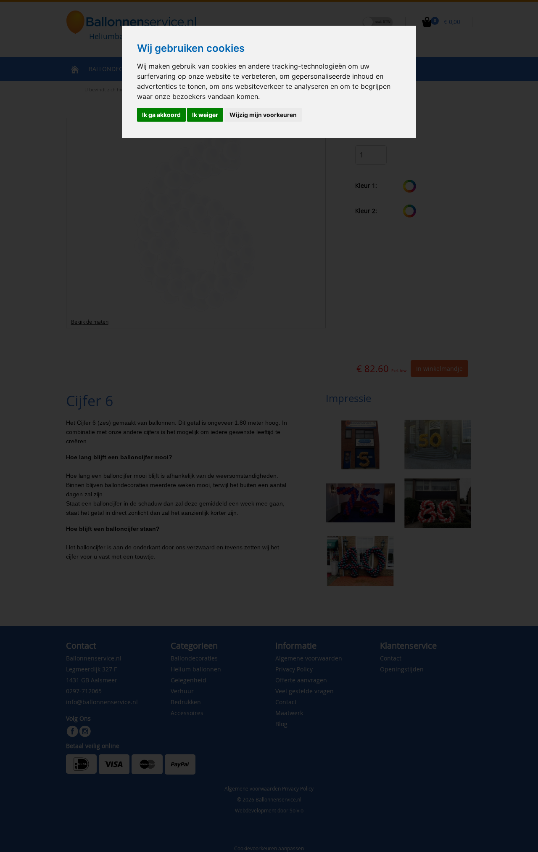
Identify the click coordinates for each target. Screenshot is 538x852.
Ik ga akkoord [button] (161, 114)
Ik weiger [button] (205, 114)
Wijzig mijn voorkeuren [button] (263, 114)
